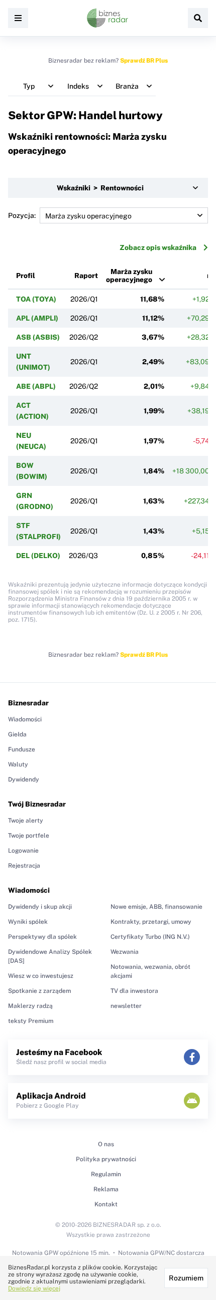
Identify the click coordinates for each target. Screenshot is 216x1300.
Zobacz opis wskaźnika (158, 247)
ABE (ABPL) (36, 386)
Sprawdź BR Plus (144, 60)
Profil (25, 276)
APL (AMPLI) (37, 318)
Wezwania (125, 951)
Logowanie (23, 850)
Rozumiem (186, 1278)
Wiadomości (25, 719)
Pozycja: (22, 215)
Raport (86, 276)
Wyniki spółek (28, 921)
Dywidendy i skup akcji (40, 906)
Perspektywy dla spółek (42, 936)
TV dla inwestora (134, 990)
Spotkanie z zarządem (39, 990)
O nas (106, 1144)
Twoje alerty (25, 820)
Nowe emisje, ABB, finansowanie (156, 906)
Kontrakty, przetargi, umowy (151, 921)
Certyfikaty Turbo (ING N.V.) (150, 936)
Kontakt (106, 1204)
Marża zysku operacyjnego (129, 276)
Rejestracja (24, 865)
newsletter (126, 1005)
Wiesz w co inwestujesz (40, 975)
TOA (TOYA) (36, 299)
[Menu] (18, 18)
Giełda (17, 734)
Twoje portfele (28, 835)
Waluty (18, 764)
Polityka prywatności (106, 1159)
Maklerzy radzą (30, 1005)
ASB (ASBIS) (38, 337)
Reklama (106, 1189)
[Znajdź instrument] (198, 18)
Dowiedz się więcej (34, 1288)
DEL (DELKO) (38, 556)
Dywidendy (23, 779)
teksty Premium (30, 1020)
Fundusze (21, 749)
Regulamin (106, 1174)
